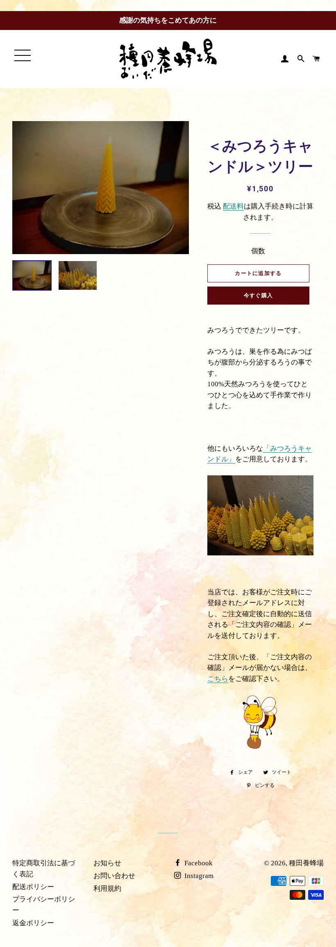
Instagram (198, 876)
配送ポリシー (33, 887)
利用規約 (107, 888)
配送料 (233, 206)
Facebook (198, 863)
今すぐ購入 (258, 295)
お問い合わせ (114, 876)
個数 (258, 251)
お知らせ (107, 863)
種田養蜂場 (306, 863)
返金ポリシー (33, 923)
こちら (217, 679)
